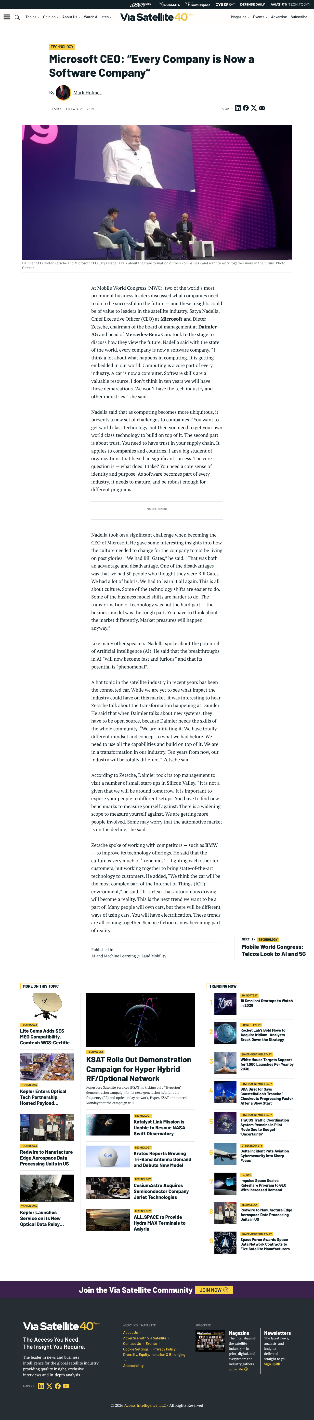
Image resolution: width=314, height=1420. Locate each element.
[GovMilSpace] (197, 4)
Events (258, 17)
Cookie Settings (136, 1349)
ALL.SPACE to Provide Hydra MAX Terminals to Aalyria (159, 1223)
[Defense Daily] (252, 4)
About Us (69, 17)
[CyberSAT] (225, 4)
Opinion (49, 17)
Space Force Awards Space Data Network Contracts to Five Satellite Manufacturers (265, 1244)
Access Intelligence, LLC (145, 1405)
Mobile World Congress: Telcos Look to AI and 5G (274, 950)
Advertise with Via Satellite (144, 1338)
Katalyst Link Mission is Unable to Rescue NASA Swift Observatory (159, 1127)
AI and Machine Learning (113, 956)
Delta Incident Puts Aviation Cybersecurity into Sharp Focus (264, 1156)
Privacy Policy (164, 1349)
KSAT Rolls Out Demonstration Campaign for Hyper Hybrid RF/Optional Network (138, 1069)
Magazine (239, 17)
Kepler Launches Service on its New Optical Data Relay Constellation (40, 1218)
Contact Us (132, 1343)
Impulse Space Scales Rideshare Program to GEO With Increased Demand (263, 1185)
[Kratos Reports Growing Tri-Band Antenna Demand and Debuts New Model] (108, 1156)
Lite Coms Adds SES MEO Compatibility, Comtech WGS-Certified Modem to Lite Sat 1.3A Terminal (46, 1036)
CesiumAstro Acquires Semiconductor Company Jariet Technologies (161, 1191)
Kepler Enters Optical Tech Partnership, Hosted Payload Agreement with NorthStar (43, 1097)
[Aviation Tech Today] (290, 4)
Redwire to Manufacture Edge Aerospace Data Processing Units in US (46, 1157)
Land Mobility (154, 956)
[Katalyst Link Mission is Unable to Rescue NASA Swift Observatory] (108, 1124)
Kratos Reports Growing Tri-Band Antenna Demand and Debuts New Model (162, 1159)
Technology (62, 46)
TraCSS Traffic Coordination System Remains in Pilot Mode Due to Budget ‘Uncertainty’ (264, 1127)
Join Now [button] (211, 1290)
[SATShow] (169, 4)
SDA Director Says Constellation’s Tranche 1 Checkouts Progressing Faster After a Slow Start (266, 1096)
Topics (31, 17)
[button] (7, 17)
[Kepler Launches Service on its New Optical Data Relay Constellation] (47, 1187)
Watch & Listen (96, 17)
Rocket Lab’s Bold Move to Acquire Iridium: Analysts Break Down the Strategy (262, 1035)
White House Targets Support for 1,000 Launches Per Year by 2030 (267, 1064)
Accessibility (133, 1365)
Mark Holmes (87, 92)
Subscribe (299, 17)
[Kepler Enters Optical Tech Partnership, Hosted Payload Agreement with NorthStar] (47, 1067)
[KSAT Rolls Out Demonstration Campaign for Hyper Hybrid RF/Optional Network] (140, 1019)
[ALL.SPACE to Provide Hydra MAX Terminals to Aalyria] (108, 1220)
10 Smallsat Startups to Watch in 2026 (266, 1003)
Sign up (270, 1364)
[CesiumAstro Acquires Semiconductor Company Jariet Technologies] (108, 1188)
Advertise (279, 17)
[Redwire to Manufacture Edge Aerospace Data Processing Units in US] (47, 1127)
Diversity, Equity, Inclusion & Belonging (154, 1354)
